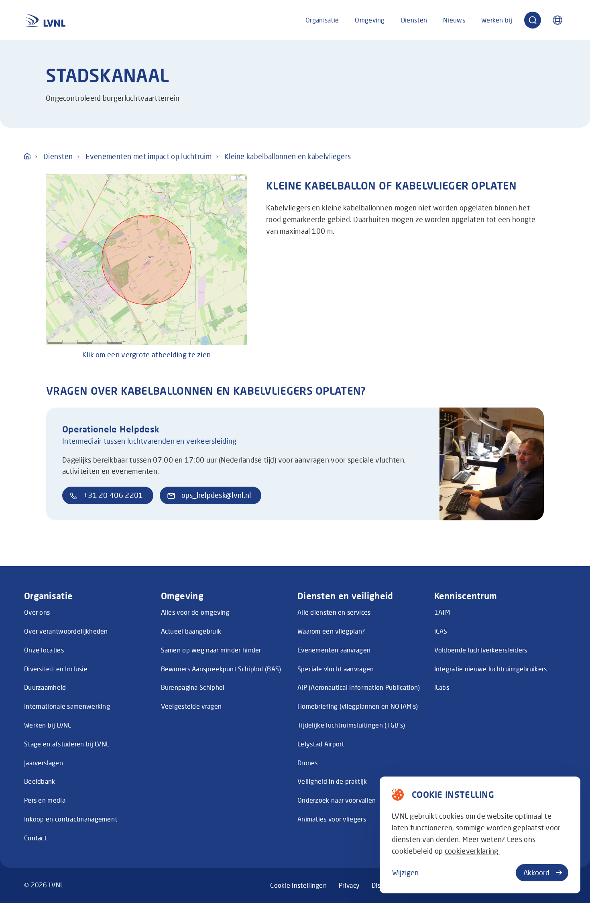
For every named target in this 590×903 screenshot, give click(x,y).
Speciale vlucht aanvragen (335, 669)
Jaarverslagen (43, 762)
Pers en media (44, 800)
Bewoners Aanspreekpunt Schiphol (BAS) (221, 669)
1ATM (442, 612)
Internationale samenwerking (67, 706)
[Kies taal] (557, 20)
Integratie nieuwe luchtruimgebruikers (490, 669)
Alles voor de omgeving (195, 612)
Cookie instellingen (298, 885)
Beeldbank (39, 781)
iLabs (442, 687)
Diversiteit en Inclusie (55, 669)
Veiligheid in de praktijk (332, 781)
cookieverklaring (472, 850)
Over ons (37, 612)
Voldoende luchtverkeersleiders (480, 650)
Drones (307, 762)
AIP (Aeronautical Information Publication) (358, 687)
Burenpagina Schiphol (193, 687)
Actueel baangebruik (191, 631)
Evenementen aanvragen (333, 650)
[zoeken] (532, 20)
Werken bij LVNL (47, 725)
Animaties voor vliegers (331, 819)
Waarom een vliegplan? (331, 631)
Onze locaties (44, 650)
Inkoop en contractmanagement (70, 819)
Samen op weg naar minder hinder (211, 650)
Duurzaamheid (45, 687)
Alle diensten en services (334, 612)
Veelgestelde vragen (191, 706)
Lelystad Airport (320, 744)
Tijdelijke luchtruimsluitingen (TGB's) (351, 725)
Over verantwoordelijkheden (66, 631)
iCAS (441, 631)
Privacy (349, 885)
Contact (35, 838)
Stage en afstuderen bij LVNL (66, 744)
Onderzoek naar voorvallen (336, 800)
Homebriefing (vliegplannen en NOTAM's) (357, 706)
